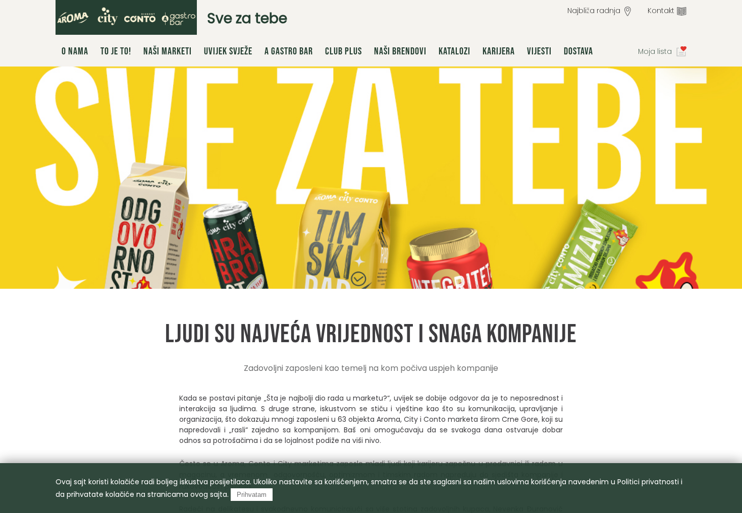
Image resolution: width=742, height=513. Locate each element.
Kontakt (661, 11)
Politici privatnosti (648, 482)
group (126, 17)
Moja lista (655, 51)
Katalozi (454, 51)
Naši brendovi (400, 51)
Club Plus (343, 51)
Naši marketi (167, 51)
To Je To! (115, 51)
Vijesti (539, 51)
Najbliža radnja (593, 11)
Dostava (578, 51)
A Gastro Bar (288, 51)
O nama (75, 51)
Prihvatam (252, 494)
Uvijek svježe (228, 51)
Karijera (499, 51)
